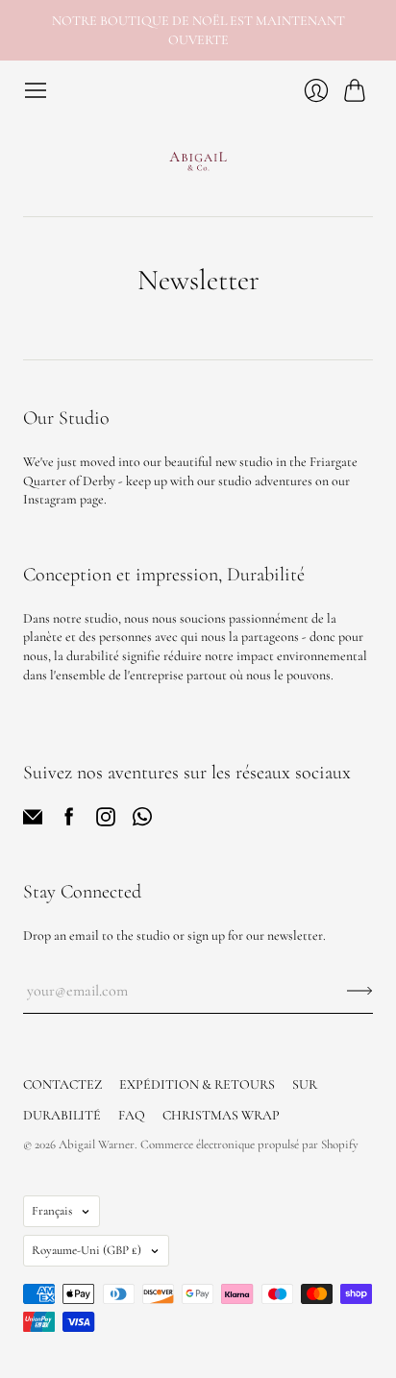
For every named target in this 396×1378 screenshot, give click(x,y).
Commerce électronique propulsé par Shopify (249, 1144)
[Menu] (35, 90)
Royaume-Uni (86, 1250)
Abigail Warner (97, 1144)
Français (52, 1210)
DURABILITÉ (62, 1115)
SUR (304, 1084)
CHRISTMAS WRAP (221, 1115)
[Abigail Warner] (198, 159)
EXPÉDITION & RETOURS (197, 1084)
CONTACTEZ (62, 1084)
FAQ (131, 1115)
